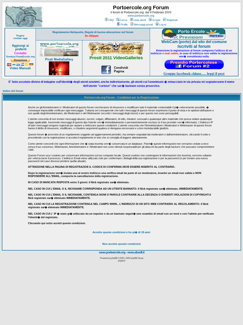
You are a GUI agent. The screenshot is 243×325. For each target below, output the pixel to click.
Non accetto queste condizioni (121, 243)
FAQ (111, 20)
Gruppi (156, 20)
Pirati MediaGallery (59, 59)
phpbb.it (121, 260)
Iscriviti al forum (194, 46)
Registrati (172, 20)
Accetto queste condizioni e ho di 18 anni (121, 232)
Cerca (123, 20)
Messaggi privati (143, 24)
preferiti (20, 49)
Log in (162, 24)
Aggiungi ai (20, 45)
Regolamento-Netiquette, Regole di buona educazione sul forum (92, 32)
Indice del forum (13, 90)
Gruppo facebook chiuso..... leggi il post (194, 73)
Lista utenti (140, 20)
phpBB (114, 258)
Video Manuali (20, 68)
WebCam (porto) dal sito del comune (194, 42)
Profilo (124, 24)
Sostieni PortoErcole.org (20, 56)
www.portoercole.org (141, 15)
